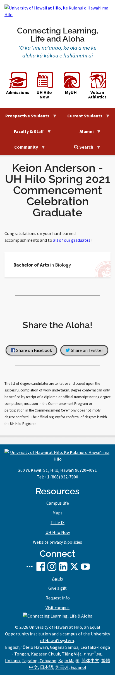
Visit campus (57, 607)
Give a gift (57, 588)
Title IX (57, 522)
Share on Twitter (86, 350)
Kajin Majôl (69, 660)
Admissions (17, 92)
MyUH (71, 92)
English (12, 647)
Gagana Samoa (64, 647)
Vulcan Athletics (97, 94)
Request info (57, 598)
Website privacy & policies (57, 542)
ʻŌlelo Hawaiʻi (34, 647)
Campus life (57, 503)
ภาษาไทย (92, 654)
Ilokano (12, 660)
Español (78, 667)
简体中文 (90, 660)
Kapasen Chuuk (45, 654)
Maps (57, 513)
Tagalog (30, 660)
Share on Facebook (33, 350)
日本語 (46, 667)
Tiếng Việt (72, 654)
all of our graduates (71, 240)
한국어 (62, 667)
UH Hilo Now (44, 94)
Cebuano (48, 660)
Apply (57, 578)
